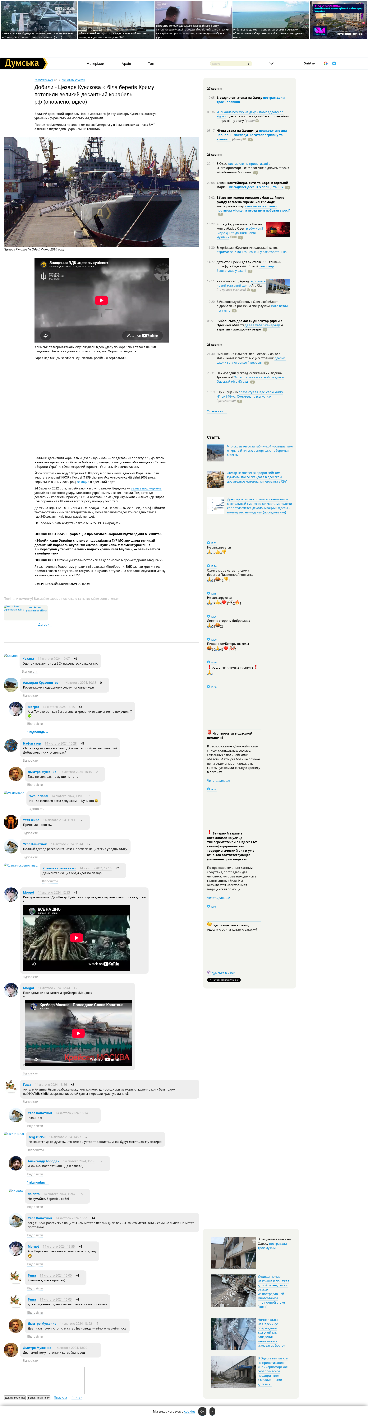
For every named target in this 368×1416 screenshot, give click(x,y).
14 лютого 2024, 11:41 (59, 820)
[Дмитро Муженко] (16, 780)
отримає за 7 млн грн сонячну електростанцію (252, 252)
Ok (202, 1411)
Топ (151, 63)
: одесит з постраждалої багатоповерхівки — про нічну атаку (253, 118)
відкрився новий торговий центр (241, 283)
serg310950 (37, 1137)
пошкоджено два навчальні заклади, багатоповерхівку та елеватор (252, 135)
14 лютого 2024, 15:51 (72, 1218)
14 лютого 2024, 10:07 (54, 659)
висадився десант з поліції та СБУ (256, 187)
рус (271, 63)
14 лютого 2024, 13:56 (51, 1084)
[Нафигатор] (11, 752)
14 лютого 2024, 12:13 (96, 868)
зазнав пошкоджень (146, 488)
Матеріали (95, 63)
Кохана (28, 659)
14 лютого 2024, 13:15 (59, 707)
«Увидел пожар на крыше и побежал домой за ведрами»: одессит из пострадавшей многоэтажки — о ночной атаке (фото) (273, 1291)
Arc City (239, 287)
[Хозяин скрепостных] (21, 865)
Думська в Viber (223, 973)
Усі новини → (217, 411)
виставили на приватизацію (249, 163)
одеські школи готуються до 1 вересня (251, 360)
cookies (189, 1411)
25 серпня (214, 345)
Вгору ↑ (76, 1397)
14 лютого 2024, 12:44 (54, 988)
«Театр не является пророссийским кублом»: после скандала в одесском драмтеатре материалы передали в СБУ (257, 477)
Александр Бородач (44, 1161)
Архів (126, 63)
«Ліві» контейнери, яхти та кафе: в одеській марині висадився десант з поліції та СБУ (113, 35)
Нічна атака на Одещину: (238, 131)
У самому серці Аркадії (234, 281)
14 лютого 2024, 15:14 (72, 1113)
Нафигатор (32, 743)
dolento (34, 1194)
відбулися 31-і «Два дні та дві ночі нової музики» (241, 232)
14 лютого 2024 (43, 79)
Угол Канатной (35, 844)
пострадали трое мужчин (272, 1245)
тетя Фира (31, 820)
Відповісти (30, 671)
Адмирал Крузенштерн (42, 682)
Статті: (214, 437)
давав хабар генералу (262, 325)
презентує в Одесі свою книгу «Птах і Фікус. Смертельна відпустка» (250, 394)
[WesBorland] (14, 793)
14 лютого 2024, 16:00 (56, 1275)
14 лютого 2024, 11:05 (67, 796)
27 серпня (214, 88)
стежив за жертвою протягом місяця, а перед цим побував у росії (253, 208)
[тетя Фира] (11, 828)
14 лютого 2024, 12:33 (54, 892)
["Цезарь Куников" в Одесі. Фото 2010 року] (101, 246)
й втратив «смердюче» (250, 327)
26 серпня (214, 154)
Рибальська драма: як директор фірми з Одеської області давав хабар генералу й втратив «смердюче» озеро (268, 33)
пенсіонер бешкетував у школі (245, 268)
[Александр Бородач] (16, 1169)
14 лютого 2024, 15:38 (79, 1161)
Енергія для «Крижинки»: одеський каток (247, 247)
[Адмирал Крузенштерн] (11, 691)
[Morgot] (16, 715)
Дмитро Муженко (42, 772)
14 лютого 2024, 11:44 (67, 844)
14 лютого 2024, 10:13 (80, 682)
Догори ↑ (45, 624)
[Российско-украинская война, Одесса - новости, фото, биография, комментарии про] (14, 609)
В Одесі (222, 163)
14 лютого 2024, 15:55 (59, 1246)
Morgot (33, 707)
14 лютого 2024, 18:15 (76, 772)
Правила (60, 1397)
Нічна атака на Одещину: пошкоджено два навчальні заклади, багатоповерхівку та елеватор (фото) (37, 35)
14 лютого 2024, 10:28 (61, 743)
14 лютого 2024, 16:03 (56, 1299)
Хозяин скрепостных (59, 868)
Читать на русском (73, 79)
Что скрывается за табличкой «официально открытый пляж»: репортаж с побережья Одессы (260, 450)
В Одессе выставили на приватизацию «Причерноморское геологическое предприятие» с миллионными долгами (273, 1371)
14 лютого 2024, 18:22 (76, 1323)
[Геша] (11, 1093)
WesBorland (38, 796)
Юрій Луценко (228, 392)
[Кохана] (11, 656)
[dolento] (16, 1191)
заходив (83, 482)
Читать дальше (218, 780)
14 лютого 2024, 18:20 (71, 1348)
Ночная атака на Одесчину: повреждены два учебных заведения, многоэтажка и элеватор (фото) (271, 1333)
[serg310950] (14, 1134)
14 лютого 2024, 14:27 (65, 1137)
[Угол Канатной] (11, 852)
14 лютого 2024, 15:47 (59, 1194)
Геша (27, 1084)
